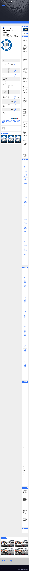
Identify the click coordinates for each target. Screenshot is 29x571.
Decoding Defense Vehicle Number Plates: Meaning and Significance (25, 60)
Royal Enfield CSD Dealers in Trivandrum (25, 105)
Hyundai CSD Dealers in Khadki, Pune (25, 45)
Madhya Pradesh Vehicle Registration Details (25, 261)
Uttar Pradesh (25, 480)
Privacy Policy (20, 569)
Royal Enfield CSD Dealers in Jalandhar (25, 109)
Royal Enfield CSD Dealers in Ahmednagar (25, 120)
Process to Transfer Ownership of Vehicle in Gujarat (25, 324)
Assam (24, 393)
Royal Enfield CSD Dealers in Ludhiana (25, 89)
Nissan (24, 455)
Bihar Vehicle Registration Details (25, 166)
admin (8, 34)
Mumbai (24, 453)
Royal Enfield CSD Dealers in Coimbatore (25, 155)
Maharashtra (25, 447)
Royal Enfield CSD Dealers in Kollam (25, 152)
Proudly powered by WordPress (4, 567)
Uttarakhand (24, 482)
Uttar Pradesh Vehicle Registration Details (25, 218)
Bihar (24, 397)
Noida (24, 457)
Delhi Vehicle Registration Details (25, 175)
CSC (2, 138)
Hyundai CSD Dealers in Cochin (25, 48)
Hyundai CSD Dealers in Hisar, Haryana (25, 41)
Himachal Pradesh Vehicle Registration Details (25, 239)
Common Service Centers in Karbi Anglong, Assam (6, 121)
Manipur (24, 449)
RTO (23, 468)
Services (27, 569)
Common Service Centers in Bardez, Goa (25, 68)
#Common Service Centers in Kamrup (11, 35)
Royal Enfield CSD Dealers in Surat (25, 98)
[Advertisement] (14, 14)
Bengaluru (24, 395)
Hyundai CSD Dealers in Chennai (25, 82)
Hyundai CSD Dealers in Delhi (21, 552)
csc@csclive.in (15, 70)
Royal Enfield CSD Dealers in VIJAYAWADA (25, 140)
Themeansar (2, 568)
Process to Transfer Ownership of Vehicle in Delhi (25, 275)
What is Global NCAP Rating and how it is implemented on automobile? (25, 78)
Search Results (24, 569)
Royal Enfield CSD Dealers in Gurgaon (25, 148)
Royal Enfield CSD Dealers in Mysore (25, 86)
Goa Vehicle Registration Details (25, 223)
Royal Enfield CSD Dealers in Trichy (25, 101)
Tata (23, 472)
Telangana (24, 474)
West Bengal (25, 484)
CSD (2, 542)
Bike (23, 399)
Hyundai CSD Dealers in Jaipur (25, 55)
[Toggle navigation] (15, 22)
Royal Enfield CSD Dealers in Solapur (25, 123)
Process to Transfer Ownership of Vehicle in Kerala (25, 330)
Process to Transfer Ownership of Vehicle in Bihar (25, 287)
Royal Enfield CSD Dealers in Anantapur (25, 112)
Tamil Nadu (24, 470)
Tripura (24, 478)
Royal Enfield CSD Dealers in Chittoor (25, 116)
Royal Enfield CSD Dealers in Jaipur (25, 136)
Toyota (24, 476)
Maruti (24, 451)
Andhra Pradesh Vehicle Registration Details (25, 196)
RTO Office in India (6, 560)
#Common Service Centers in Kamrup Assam (11, 36)
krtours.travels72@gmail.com (15, 64)
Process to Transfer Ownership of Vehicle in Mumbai (25, 281)
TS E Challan (25, 532)
